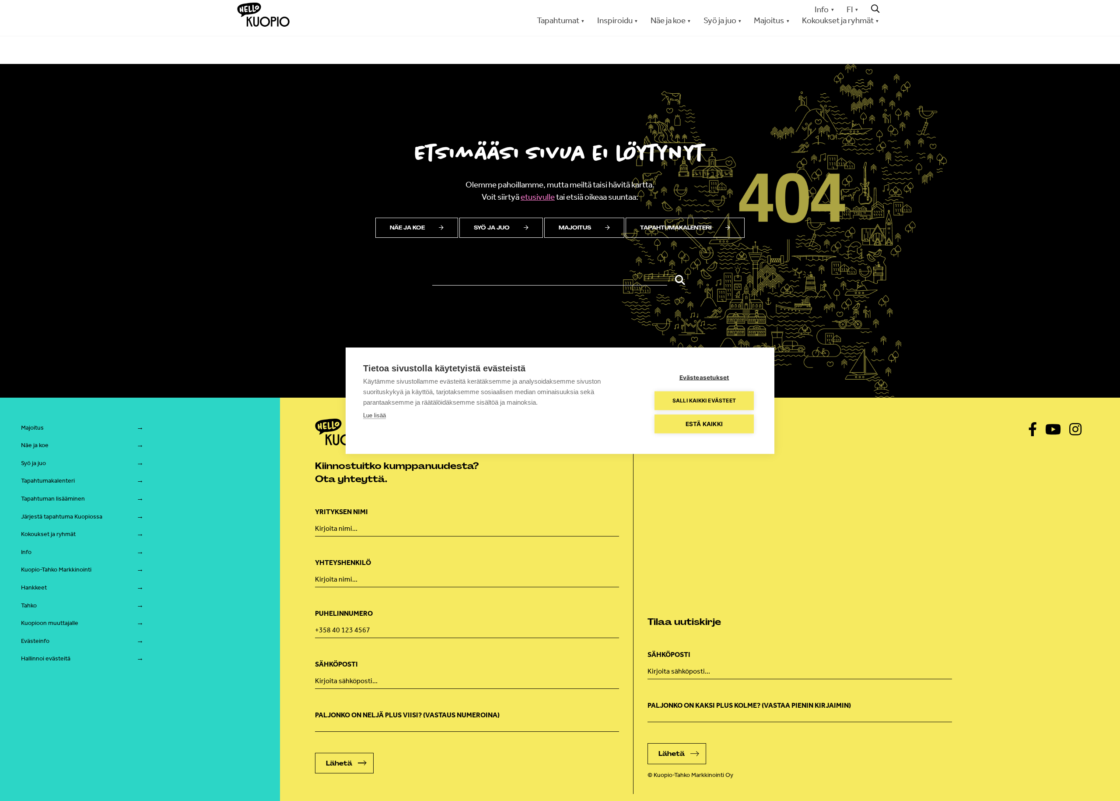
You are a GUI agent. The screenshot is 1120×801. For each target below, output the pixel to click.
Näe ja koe (407, 227)
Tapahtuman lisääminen (53, 498)
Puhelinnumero (344, 613)
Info (822, 9)
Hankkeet (34, 587)
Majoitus (575, 227)
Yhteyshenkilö (343, 562)
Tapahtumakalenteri (675, 227)
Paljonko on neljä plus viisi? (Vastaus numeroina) (407, 715)
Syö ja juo (492, 227)
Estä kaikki (704, 423)
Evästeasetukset (704, 377)
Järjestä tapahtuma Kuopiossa (61, 516)
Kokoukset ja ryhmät (48, 534)
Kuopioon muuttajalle (49, 623)
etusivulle (538, 197)
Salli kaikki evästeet (704, 400)
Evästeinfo (35, 641)
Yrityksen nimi (341, 512)
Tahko (29, 605)
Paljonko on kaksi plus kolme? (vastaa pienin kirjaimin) (749, 705)
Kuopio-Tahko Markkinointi (56, 569)
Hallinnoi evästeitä (45, 658)
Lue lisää (374, 415)
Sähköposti (336, 664)
